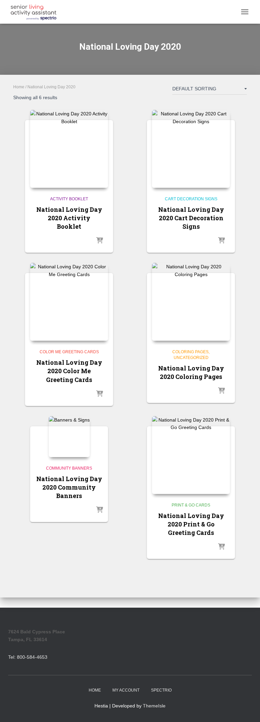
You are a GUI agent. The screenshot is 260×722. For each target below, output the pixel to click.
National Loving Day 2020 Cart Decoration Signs (191, 217)
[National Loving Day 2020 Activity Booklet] (69, 149)
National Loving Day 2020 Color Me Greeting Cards (69, 370)
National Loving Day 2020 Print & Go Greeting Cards (191, 524)
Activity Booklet (69, 199)
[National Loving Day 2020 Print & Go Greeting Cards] (191, 455)
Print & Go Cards (191, 505)
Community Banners (69, 468)
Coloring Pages (190, 351)
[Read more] (99, 241)
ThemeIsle (154, 705)
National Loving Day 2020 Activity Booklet (69, 217)
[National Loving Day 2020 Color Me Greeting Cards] (69, 302)
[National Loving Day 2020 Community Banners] (69, 436)
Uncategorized (191, 357)
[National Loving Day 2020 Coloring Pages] (191, 302)
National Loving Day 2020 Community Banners (69, 487)
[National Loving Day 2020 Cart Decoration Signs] (191, 149)
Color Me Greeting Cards (69, 351)
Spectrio (161, 690)
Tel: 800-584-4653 (27, 657)
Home (18, 87)
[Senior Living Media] (36, 11)
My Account (125, 690)
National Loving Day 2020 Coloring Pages (191, 372)
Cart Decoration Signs (191, 199)
